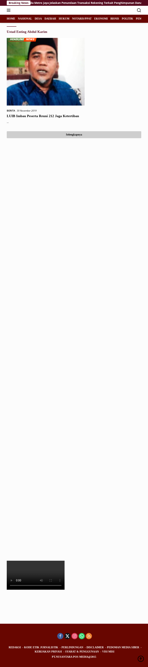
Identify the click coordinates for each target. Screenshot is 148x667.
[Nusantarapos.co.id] (32, 10)
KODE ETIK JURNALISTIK (41, 647)
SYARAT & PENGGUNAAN (82, 651)
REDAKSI (15, 647)
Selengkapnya (74, 134)
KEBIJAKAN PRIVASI (48, 651)
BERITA (11, 110)
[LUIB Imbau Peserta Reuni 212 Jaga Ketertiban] (46, 72)
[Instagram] (74, 636)
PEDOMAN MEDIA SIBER (123, 647)
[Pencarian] (139, 10)
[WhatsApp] (82, 636)
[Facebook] (60, 636)
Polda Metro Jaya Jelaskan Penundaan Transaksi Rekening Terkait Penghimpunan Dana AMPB (80, 3)
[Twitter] (67, 636)
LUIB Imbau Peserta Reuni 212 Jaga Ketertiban (43, 116)
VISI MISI (108, 651)
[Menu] (9, 10)
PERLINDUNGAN (72, 647)
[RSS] (89, 636)
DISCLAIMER (95, 647)
